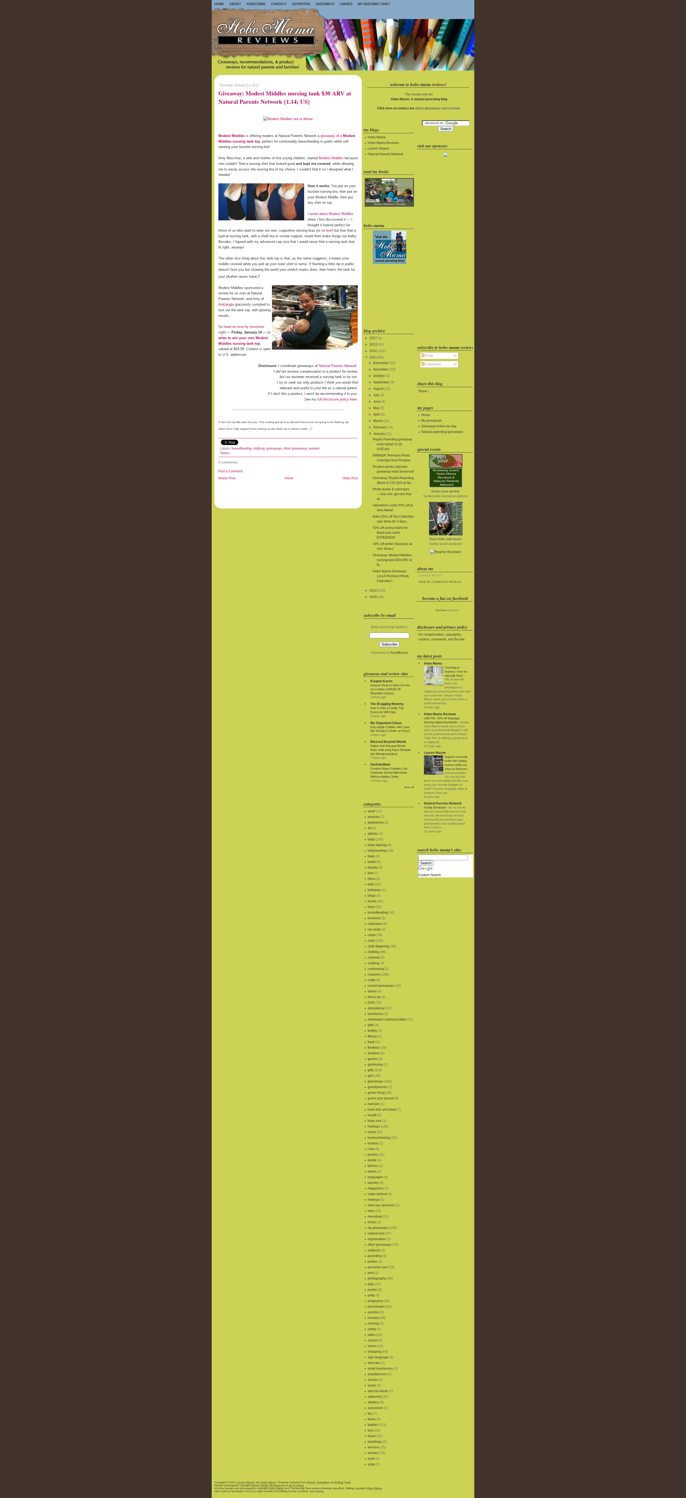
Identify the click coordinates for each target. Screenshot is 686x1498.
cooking (373, 963)
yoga (371, 1464)
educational (376, 1008)
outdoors (374, 1250)
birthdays (374, 890)
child (371, 941)
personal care (378, 1267)
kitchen (373, 1166)
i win (371, 1149)
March (377, 421)
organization (377, 1239)
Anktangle (226, 304)
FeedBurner (399, 653)
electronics (375, 1014)
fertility (372, 1031)
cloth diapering (378, 946)
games (373, 1059)
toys (371, 1430)
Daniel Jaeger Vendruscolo (268, 1485)
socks (372, 1385)
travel (372, 1436)
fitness (372, 1036)
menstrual (375, 1216)
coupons (374, 974)
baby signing (377, 845)
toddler (373, 1425)
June (377, 401)
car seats (374, 929)
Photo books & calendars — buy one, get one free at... (392, 494)
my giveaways (378, 1228)
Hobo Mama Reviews (383, 143)
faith (371, 1025)
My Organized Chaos (386, 723)
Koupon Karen (381, 681)
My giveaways (431, 420)
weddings (375, 1442)
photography (377, 1278)
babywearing (377, 850)
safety (372, 1329)
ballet (372, 862)
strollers (373, 1402)
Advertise (301, 4)
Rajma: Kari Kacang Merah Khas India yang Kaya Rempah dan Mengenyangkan (390, 749)
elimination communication (387, 1019)
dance (372, 991)
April (376, 414)
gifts (371, 1070)
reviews (373, 1318)
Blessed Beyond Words (388, 742)
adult (371, 811)
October (379, 376)
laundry (373, 1183)
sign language (378, 1357)
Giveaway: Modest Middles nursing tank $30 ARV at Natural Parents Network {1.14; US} (284, 97)
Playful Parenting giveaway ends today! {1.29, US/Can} (392, 444)
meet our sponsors (381, 1205)
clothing (259, 448)
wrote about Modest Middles (331, 214)
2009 (373, 597)
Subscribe (256, 4)
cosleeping (376, 969)
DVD (371, 1002)
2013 (373, 344)
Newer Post (226, 478)
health (372, 1115)
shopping (374, 1352)
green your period (381, 1098)
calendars (375, 924)
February (379, 427)
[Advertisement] (389, 295)
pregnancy (375, 1301)
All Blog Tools (342, 1482)
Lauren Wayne (378, 148)
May (376, 408)
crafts (371, 980)
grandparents (377, 1087)
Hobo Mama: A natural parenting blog (419, 99)
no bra (326, 230)
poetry (372, 1290)
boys (371, 907)
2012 (373, 351)
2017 (373, 338)
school (372, 1340)
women (314, 448)
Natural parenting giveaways (442, 432)
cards (372, 935)
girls (371, 1076)
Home (219, 4)
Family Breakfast (435, 807)
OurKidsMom (380, 764)
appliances (376, 822)
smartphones (377, 1374)
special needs (378, 1391)
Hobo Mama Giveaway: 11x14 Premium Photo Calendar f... (391, 576)
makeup (373, 1200)
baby (371, 839)
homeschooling (379, 1138)
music (372, 1222)
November (381, 369)
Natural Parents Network (338, 366)
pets (371, 1273)
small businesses (380, 1368)
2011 (373, 357)
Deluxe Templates (318, 1482)
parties (373, 1261)
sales (371, 1335)
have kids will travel (382, 1109)
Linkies (346, 4)
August (378, 389)
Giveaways (325, 4)
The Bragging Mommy (387, 704)
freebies (373, 1048)
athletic (373, 834)
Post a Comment (230, 471)
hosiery (373, 1143)
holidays (374, 1126)
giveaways (274, 448)
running (373, 1323)
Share (224, 453)
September (381, 382)
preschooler (376, 1306)
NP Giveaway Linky (374, 4)
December (381, 363)
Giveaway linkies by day (438, 426)
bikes (371, 879)
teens (372, 1419)
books (372, 901)
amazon (373, 817)
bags (371, 856)
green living (376, 1093)
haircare (374, 1104)
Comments (432, 364)
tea (370, 1413)
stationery (375, 1397)
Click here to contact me (395, 108)
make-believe (377, 1194)
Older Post (350, 478)
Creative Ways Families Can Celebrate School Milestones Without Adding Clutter (388, 772)
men (371, 1211)
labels (372, 1171)
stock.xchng (296, 1485)
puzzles (373, 1312)
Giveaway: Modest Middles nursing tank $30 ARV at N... (392, 560)
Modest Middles (331, 158)
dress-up (374, 997)
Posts (428, 356)
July (376, 395)
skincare (374, 1363)
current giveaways (381, 986)
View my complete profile (439, 582)
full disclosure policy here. (337, 399)
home (372, 1132)
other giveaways (295, 448)
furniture (374, 1053)
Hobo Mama (377, 137)
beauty (373, 867)
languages (375, 1177)
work (371, 1458)
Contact (278, 4)
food (371, 1042)
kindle (372, 1160)
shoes (372, 1346)
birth (371, 884)
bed (370, 873)
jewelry (373, 1154)
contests (374, 957)
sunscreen (375, 1408)
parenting (375, 1256)
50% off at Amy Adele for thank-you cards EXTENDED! (390, 532)
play (371, 1284)
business (374, 918)
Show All (409, 787)
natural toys (376, 1233)
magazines (376, 1188)
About (235, 4)
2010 (373, 590)
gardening (375, 1064)
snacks (373, 1380)
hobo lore (375, 1121)
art (369, 828)
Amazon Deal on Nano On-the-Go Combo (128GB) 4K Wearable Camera (390, 689)
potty (371, 1295)
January (379, 434)
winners (373, 1447)
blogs (372, 896)
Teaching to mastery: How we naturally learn (456, 671)
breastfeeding (242, 448)
